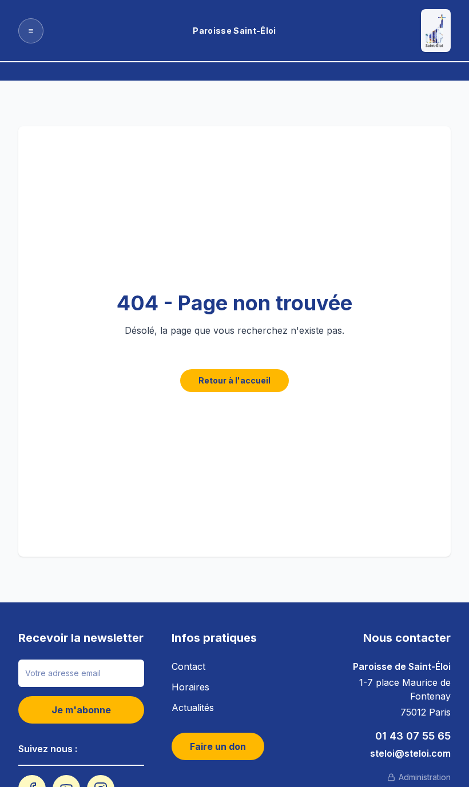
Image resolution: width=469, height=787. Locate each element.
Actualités (193, 707)
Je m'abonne (81, 710)
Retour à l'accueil (234, 380)
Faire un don (218, 746)
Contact (188, 666)
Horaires (190, 687)
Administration (425, 777)
